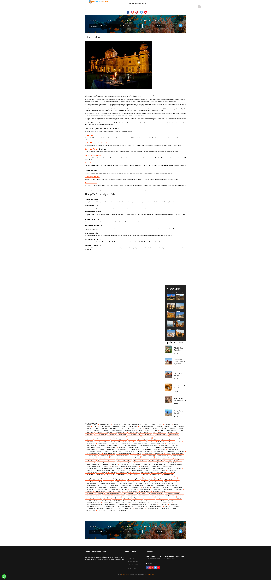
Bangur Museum (180, 481)
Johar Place (167, 506)
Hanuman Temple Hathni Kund (119, 439)
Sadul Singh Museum (178, 455)
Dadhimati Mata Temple (152, 508)
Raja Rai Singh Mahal (172, 485)
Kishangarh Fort (166, 487)
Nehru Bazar (109, 438)
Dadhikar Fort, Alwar (104, 424)
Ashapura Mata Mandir (145, 489)
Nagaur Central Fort (110, 508)
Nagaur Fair (174, 445)
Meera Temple (153, 504)
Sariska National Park (121, 432)
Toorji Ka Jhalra (128, 441)
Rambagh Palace (121, 436)
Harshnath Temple (127, 478)
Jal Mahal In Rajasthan (101, 434)
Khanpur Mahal (106, 495)
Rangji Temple (90, 462)
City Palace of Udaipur (102, 462)
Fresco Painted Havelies (157, 495)
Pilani (162, 430)
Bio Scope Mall (160, 478)
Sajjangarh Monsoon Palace (93, 464)
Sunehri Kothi (146, 487)
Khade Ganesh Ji (135, 449)
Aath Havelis (172, 497)
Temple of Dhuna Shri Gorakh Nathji (95, 493)
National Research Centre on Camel (175, 453)
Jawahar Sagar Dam (173, 449)
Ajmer (96, 428)
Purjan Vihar (100, 474)
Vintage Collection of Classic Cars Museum (162, 466)
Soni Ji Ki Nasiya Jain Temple (124, 459)
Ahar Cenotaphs (144, 466)
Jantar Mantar (122, 434)
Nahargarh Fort (116, 424)
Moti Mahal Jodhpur (133, 447)
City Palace (110, 436)
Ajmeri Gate (89, 491)
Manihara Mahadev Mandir (158, 500)
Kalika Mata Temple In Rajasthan (94, 504)
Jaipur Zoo (132, 439)
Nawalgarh (172, 428)
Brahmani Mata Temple (132, 491)
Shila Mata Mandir (145, 491)
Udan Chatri (178, 468)
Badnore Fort (90, 470)
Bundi (123, 426)
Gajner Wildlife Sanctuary (149, 455)
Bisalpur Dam (150, 485)
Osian (121, 428)
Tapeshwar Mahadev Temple (166, 481)
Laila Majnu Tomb (91, 478)
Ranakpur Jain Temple (133, 479)
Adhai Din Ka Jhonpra (92, 459)
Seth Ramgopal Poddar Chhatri (94, 479)
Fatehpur (89, 430)
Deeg (153, 432)
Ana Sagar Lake (180, 457)
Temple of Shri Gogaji (128, 493)
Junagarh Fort (138, 453)
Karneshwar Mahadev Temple (93, 453)
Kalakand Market (121, 474)
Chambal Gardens (91, 449)
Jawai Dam (144, 479)
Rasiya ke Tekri (102, 487)
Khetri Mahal (107, 498)
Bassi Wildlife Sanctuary (108, 506)
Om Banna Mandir (103, 481)
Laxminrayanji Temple (104, 497)
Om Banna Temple (102, 443)
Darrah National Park (130, 430)
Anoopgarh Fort (101, 478)
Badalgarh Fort (117, 498)
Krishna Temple (110, 474)
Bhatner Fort (111, 491)
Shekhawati (105, 430)
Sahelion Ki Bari (161, 462)
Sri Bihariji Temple (138, 498)
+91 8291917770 (153, 556)
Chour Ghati (89, 439)
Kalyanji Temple (135, 487)
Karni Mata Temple (136, 464)
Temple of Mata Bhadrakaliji (113, 493)
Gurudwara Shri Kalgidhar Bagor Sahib (105, 470)
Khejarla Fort (178, 441)
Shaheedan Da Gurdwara (159, 491)
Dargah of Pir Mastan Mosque (93, 485)
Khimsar (181, 428)
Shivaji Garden (113, 487)
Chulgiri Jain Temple (91, 441)
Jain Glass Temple (91, 510)
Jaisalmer (168, 424)
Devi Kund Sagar (135, 455)
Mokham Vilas (90, 489)
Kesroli (155, 430)
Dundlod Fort (127, 498)
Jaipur (146, 424)
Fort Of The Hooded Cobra (125, 508)
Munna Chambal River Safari (172, 493)
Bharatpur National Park (135, 432)
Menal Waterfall (121, 470)
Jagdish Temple (150, 462)
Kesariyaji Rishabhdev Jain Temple (129, 466)
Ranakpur (96, 430)
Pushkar (176, 424)
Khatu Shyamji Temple (114, 478)
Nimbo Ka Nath (152, 481)
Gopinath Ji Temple (171, 478)
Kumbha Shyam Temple (155, 506)
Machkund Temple (140, 493)
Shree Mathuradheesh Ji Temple (94, 451)
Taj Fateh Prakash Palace (159, 464)
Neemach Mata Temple (158, 468)
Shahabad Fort (144, 500)
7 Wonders (101, 449)
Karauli (148, 430)
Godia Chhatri (126, 497)
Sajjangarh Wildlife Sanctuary (93, 466)
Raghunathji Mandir (137, 497)
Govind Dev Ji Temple (148, 436)
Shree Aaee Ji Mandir (91, 483)
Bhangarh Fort (103, 472)
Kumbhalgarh (113, 428)
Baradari (169, 460)
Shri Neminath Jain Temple (142, 483)
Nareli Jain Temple (155, 459)
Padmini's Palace (167, 502)
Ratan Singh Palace (122, 504)
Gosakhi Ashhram (131, 495)
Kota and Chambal (133, 426)
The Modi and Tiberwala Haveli (94, 498)
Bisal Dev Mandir (124, 487)
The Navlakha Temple (126, 485)
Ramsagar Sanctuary (119, 495)
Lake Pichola (114, 462)
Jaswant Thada (139, 441)
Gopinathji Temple (150, 498)
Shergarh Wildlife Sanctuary (93, 502)
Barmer (182, 430)
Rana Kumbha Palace (144, 502)
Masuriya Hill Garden (156, 447)
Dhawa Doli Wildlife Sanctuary (93, 447)
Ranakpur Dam (132, 481)
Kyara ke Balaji (172, 470)
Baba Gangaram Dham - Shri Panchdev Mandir (113, 500)
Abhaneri (167, 426)
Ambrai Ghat (147, 464)
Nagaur (95, 426)
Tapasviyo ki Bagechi (108, 502)
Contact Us (131, 558)
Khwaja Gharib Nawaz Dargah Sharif (164, 457)
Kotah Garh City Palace (159, 449)
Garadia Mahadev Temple (171, 447)
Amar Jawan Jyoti (166, 438)
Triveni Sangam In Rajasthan (135, 470)
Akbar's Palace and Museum (107, 459)
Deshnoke (114, 457)
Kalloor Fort (120, 491)
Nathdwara (160, 432)
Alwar (174, 426)
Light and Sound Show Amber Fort (123, 438)
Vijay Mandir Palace (161, 472)
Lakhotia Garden (114, 485)
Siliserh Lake (114, 472)
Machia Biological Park (114, 445)
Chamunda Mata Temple (109, 447)
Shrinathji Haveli (172, 462)
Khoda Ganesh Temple (102, 489)
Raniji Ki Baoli (170, 451)
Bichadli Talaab (157, 489)
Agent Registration (133, 561)
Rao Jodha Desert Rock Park (165, 441)
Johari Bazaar (174, 436)
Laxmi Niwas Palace (147, 457)
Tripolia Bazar (99, 438)
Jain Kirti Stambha (131, 502)
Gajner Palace (148, 453)
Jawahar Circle (141, 439)
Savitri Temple (177, 460)
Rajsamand (164, 428)
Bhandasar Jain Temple (122, 455)
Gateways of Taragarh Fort (124, 460)
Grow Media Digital (149, 574)
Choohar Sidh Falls (168, 474)
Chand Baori (99, 432)
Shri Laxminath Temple (92, 455)
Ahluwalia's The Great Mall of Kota (113, 451)
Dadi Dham (133, 489)
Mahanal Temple (174, 504)
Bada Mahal (115, 466)
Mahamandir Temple (125, 443)
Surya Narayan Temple (156, 479)
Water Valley (177, 438)
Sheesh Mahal (113, 443)
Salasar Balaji (109, 432)
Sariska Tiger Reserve (92, 472)
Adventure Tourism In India (134, 564)
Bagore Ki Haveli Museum (126, 462)
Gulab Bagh (119, 468)
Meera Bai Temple (139, 508)
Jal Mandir (175, 508)
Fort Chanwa (102, 445)
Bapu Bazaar (90, 438)
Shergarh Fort (171, 500)
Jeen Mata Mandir (149, 478)
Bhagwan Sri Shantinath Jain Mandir (174, 495)
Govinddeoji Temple (91, 487)
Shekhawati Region (105, 426)
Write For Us (132, 568)
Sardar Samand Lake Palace (140, 443)
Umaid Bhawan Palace (116, 441)
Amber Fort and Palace (172, 432)
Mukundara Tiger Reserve (125, 453)
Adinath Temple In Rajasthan (171, 479)
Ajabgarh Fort (145, 474)
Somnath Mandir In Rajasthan (125, 483)
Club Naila (156, 438)
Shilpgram (114, 464)
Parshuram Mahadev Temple (118, 481)
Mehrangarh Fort (103, 441)
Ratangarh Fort (115, 497)
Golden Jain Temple (91, 481)
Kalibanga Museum (100, 491)
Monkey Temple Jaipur (134, 436)
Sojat (105, 485)
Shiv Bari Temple (90, 457)
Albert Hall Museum (173, 434)
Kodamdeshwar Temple (163, 455)
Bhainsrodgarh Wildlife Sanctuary (125, 506)
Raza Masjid (112, 510)
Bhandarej (141, 430)
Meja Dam (169, 468)
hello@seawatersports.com (174, 556)
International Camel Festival (107, 455)
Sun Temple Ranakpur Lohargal (107, 483)
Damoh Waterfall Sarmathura (155, 493)
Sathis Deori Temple (110, 504)
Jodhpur (160, 424)
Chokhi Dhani (132, 434)
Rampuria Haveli (159, 453)
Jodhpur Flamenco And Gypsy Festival (148, 445)
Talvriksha (134, 476)
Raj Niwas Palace (143, 495)
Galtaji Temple (90, 432)
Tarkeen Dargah (165, 508)
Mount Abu (89, 428)
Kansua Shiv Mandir (129, 451)
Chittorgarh (104, 428)
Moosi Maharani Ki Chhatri (147, 472)
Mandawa (147, 428)
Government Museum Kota (144, 451)
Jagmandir (105, 464)
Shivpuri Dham (180, 451)
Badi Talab (106, 466)
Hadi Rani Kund (160, 485)
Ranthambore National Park (147, 426)
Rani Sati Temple (149, 497)
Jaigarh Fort (113, 434)
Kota (128, 428)
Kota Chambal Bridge (159, 451)
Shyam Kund (138, 478)
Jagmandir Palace (146, 449)
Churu (133, 428)
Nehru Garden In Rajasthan (105, 476)
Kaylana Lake (145, 447)
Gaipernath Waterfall (122, 449)
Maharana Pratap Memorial (175, 464)
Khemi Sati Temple (161, 497)
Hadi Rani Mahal (122, 510)
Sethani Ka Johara (91, 497)
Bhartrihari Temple (156, 474)
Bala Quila (135, 472)
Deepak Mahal (102, 510)
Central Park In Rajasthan (168, 439)
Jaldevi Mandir (156, 487)
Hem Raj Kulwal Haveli (175, 498)
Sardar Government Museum (157, 443)
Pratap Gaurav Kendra (144, 468)
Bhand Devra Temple (132, 500)
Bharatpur (159, 426)
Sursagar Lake (135, 457)
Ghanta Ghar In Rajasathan (129, 445)
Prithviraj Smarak (167, 459)
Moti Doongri (173, 472)
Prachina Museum (124, 457)
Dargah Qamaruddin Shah (93, 500)
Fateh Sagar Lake (124, 464)
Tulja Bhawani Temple (142, 506)
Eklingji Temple (139, 462)
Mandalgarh (156, 470)
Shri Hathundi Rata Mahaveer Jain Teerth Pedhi (162, 483)
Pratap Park (177, 506)
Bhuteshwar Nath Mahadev (102, 439)
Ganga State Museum (103, 457)
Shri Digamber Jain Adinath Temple (95, 508)
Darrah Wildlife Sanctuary (110, 453)
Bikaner (88, 426)
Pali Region (116, 426)
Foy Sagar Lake (178, 459)
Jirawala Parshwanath (117, 430)
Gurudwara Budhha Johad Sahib (165, 476)
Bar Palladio (147, 438)
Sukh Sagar (124, 489)
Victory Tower (156, 502)
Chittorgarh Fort (120, 502)
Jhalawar (146, 432)
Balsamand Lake (90, 443)
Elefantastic (89, 436)
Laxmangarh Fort (108, 479)
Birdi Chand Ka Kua (162, 498)
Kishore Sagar (110, 449)
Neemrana (181, 426)
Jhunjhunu (155, 428)
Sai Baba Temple (90, 460)
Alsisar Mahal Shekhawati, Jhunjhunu (132, 424)
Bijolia (163, 470)
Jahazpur (147, 470)
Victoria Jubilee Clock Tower (141, 459)
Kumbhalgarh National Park (106, 468)
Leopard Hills (142, 481)
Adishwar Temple (139, 485)
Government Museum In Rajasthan (106, 460)
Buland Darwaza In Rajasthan (156, 460)
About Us (131, 556)
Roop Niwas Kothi (120, 479)
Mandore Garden (150, 441)
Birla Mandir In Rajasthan (145, 434)
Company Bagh (90, 474)
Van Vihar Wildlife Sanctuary (93, 495)
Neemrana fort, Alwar (91, 424)
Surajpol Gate (179, 489)
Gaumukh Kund (163, 504)
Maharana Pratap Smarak (140, 460)
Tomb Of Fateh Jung (133, 474)
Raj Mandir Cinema (100, 436)
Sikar (140, 428)
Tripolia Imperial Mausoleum (121, 476)
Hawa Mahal (89, 434)
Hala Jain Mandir (168, 489)
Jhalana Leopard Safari (160, 434)
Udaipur (153, 424)
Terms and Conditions (135, 573)
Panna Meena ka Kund (162, 436)
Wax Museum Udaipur (92, 468)
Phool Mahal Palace (178, 487)
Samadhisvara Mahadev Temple (138, 504)
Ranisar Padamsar (172, 443)
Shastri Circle (122, 447)
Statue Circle (138, 438)
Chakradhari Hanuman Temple (147, 476)
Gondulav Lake (114, 489)
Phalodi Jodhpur (164, 445)
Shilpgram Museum (130, 468)
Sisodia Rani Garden (153, 439)
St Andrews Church (91, 476)
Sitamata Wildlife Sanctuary (93, 506)
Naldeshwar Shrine (124, 472)
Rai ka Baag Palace (91, 445)
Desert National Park (171, 430)
